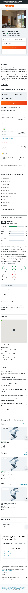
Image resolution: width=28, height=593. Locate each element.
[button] (26, 2)
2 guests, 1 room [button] (7, 43)
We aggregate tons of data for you (10, 577)
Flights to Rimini (7, 551)
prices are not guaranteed (7, 570)
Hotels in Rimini (7, 555)
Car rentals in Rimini (8, 553)
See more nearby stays (22, 423)
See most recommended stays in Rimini (21, 483)
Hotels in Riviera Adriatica (19, 588)
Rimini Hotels (9, 589)
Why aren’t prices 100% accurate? (10, 580)
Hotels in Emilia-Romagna (7, 588)
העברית (17, 2)
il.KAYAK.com (3, 587)
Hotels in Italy (22, 587)
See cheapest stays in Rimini (22, 453)
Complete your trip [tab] (7, 543)
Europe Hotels (15, 587)
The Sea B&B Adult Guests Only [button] (8, 503)
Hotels (9, 587)
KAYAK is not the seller (7, 574)
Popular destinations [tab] (20, 543)
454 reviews (17, 33)
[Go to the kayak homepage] (9, 6)
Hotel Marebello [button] (5, 442)
